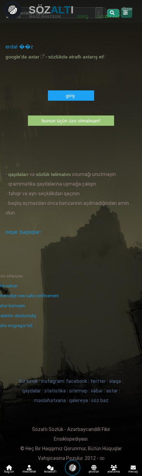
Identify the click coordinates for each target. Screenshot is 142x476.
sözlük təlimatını (53, 174)
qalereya (78, 400)
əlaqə (115, 381)
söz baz (100, 400)
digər (127, 8)
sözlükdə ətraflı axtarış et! (76, 56)
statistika (55, 391)
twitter (98, 381)
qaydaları (18, 174)
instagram (52, 381)
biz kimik (29, 381)
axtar (112, 391)
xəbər (97, 391)
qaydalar (31, 391)
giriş (70, 95)
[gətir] (113, 13)
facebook (76, 381)
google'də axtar (22, 56)
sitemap (78, 391)
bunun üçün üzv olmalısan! (71, 120)
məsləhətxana (50, 400)
